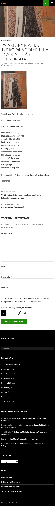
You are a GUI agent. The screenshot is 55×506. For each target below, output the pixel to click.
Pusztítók (5, 387)
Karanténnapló (8, 338)
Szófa (3, 397)
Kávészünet (6, 41)
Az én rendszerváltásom (10, 364)
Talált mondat (6, 401)
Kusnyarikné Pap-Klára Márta (27, 64)
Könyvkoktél (6, 383)
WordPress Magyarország (11, 491)
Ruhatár (4, 392)
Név (3, 266)
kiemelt (6, 181)
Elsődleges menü (52, 3)
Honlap (4, 287)
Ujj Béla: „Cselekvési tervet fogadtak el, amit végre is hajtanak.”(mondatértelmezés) (21, 195)
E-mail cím (6, 277)
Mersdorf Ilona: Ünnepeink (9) (13, 205)
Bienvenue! (5, 369)
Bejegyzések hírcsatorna (10, 482)
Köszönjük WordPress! (9, 503)
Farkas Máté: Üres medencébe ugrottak (23, 439)
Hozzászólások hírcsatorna (11, 487)
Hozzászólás (7, 233)
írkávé (4, 3)
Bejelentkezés (6, 477)
